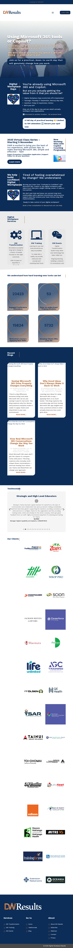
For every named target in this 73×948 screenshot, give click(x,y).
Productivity (21, 391)
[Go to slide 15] (47, 529)
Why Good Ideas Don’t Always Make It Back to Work (52, 383)
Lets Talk (65, 12)
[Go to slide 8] (35, 529)
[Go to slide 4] (28, 529)
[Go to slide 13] (44, 529)
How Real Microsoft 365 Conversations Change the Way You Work (21, 442)
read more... (21, 414)
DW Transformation (16, 244)
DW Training (36, 243)
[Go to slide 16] (49, 529)
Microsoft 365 (23, 390)
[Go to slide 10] (39, 529)
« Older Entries (12, 479)
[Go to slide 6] (32, 529)
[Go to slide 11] (40, 529)
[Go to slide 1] (23, 529)
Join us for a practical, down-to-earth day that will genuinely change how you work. (36, 61)
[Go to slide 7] (33, 529)
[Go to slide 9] (37, 529)
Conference (50, 390)
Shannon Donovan (19, 388)
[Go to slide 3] (27, 529)
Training (59, 391)
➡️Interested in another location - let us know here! (42, 114)
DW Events (57, 243)
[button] (9, 509)
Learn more (14, 162)
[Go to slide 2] (25, 529)
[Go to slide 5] (30, 529)
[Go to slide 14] (45, 529)
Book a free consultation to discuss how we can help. (42, 205)
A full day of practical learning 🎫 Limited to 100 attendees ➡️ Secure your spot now (44, 123)
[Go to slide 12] (42, 529)
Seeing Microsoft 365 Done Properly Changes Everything (21, 383)
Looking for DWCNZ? (36, 2)
